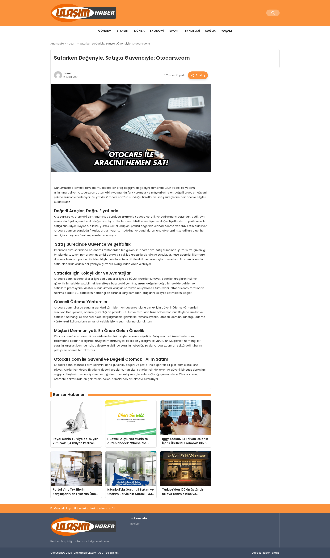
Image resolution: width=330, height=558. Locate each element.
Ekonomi (157, 30)
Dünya (139, 30)
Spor (173, 30)
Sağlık (210, 30)
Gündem (104, 30)
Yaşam (226, 30)
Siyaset (123, 30)
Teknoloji (191, 30)
